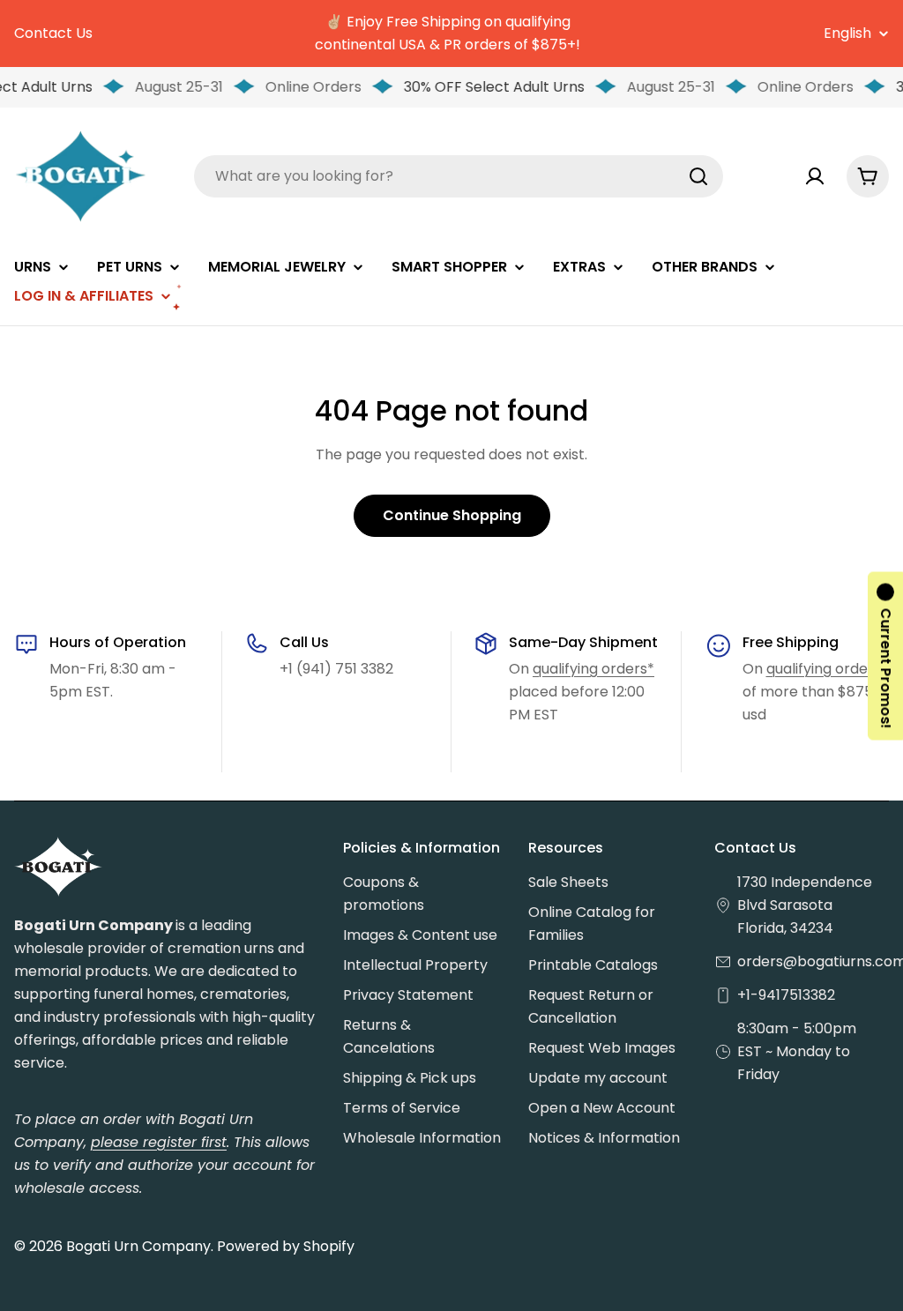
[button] (885, 655)
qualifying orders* (593, 669)
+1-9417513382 (786, 995)
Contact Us (53, 33)
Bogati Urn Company (138, 1246)
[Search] (698, 176)
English (847, 33)
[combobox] (458, 176)
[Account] (814, 176)
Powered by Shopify (285, 1246)
